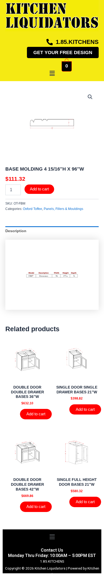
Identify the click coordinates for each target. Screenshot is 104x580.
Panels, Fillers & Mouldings (63, 209)
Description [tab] (15, 231)
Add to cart (39, 189)
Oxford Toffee (32, 209)
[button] (52, 73)
